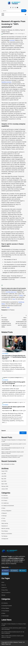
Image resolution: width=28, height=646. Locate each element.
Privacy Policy (4, 590)
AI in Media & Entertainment (7, 505)
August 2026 (4, 471)
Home (2, 582)
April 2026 (3, 481)
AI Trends (3, 520)
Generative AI (4, 525)
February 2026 (4, 486)
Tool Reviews (4, 536)
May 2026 (3, 478)
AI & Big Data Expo (11, 292)
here (14, 299)
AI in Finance (10, 310)
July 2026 (3, 473)
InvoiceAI (12, 40)
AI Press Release (5, 608)
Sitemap (3, 595)
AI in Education (4, 498)
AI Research (4, 513)
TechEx (21, 295)
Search (3, 430)
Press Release (4, 531)
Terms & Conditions (5, 592)
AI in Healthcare (5, 503)
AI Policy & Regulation (6, 510)
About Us (3, 585)
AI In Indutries (4, 603)
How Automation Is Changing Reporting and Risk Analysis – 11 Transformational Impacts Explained (14, 357)
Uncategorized (4, 538)
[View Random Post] (25, 14)
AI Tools (3, 518)
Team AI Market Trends (7, 361)
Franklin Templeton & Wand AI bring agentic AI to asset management (13, 382)
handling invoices (6, 82)
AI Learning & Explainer (6, 605)
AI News (3, 508)
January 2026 (4, 488)
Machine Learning (5, 528)
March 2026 (4, 483)
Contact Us (4, 587)
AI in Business (4, 495)
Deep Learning (4, 523)
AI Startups (4, 515)
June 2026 (3, 476)
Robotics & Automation (6, 533)
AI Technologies (5, 615)
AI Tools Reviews (5, 610)
